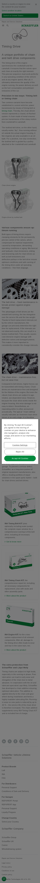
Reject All (20, 451)
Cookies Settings (20, 445)
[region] (20, 441)
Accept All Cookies (20, 458)
